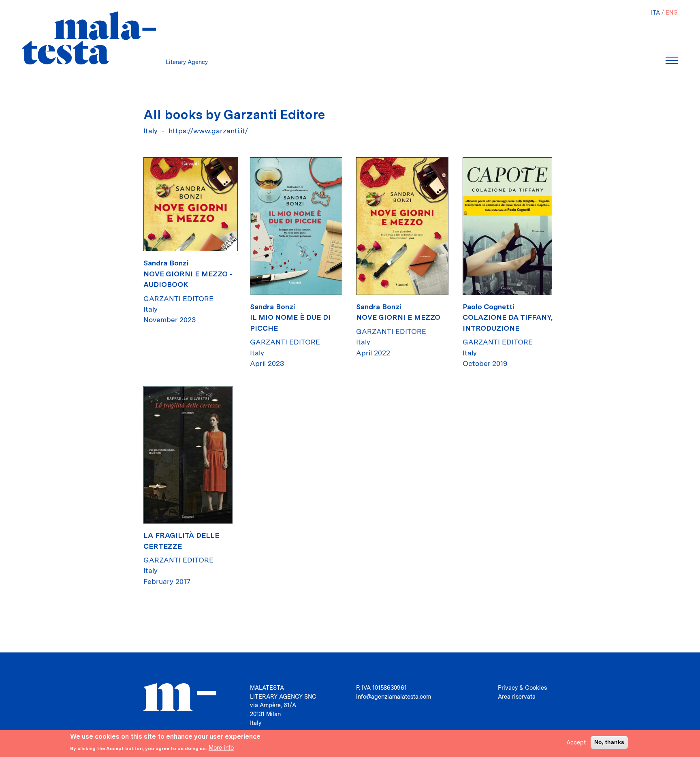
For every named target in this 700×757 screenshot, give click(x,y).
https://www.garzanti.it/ (208, 130)
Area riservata (517, 696)
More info (221, 747)
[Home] (89, 37)
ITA (655, 12)
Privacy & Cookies (522, 687)
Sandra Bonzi (166, 263)
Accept (576, 742)
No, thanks (609, 742)
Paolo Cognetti (488, 306)
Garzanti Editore (178, 298)
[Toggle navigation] (672, 60)
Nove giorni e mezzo (398, 317)
